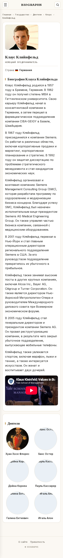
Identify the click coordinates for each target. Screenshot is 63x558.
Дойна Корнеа (17, 485)
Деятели (37, 14)
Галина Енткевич (17, 518)
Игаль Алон (45, 518)
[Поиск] (58, 5)
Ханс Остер (45, 453)
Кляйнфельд (8, 18)
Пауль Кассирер (45, 485)
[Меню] (5, 5)
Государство (22, 14)
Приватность (37, 541)
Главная (6, 14)
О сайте (22, 541)
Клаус (49, 14)
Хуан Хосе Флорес (17, 453)
